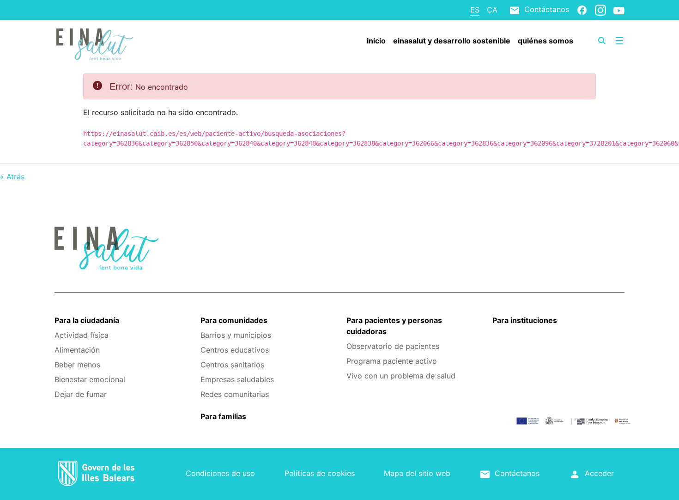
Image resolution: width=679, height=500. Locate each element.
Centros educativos (234, 349)
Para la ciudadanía (87, 320)
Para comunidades (233, 320)
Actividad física (82, 335)
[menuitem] (376, 40)
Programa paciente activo (391, 361)
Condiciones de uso (220, 473)
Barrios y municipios (235, 335)
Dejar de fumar (81, 394)
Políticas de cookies (320, 473)
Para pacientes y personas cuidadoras (394, 326)
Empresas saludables (237, 379)
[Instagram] (600, 9)
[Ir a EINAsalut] (102, 42)
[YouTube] (618, 10)
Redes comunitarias (234, 394)
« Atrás (12, 176)
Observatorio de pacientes (392, 346)
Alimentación (77, 349)
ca (492, 9)
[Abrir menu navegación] (619, 41)
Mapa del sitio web (417, 473)
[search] (601, 41)
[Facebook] (582, 9)
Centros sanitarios (232, 364)
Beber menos (77, 364)
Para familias (223, 416)
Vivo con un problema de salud (400, 375)
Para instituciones (524, 320)
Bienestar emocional (90, 379)
